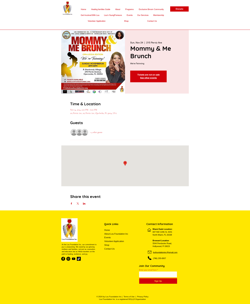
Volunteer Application (114, 241)
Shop (106, 245)
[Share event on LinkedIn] (84, 203)
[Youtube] (74, 259)
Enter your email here (148, 270)
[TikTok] (79, 259)
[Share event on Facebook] (71, 203)
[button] (158, 15)
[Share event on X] (78, 203)
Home (107, 230)
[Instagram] (68, 259)
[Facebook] (63, 259)
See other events (148, 78)
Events (107, 237)
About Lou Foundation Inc (116, 234)
